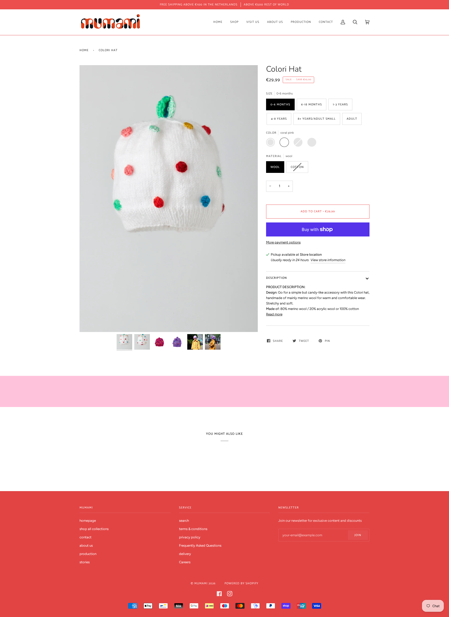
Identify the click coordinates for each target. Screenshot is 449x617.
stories (85, 562)
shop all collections (94, 529)
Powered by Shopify (241, 583)
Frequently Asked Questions (200, 545)
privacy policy (189, 537)
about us (86, 545)
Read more (274, 314)
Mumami (201, 583)
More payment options (283, 242)
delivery (185, 554)
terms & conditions (193, 529)
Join (357, 535)
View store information (328, 260)
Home (84, 50)
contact (85, 537)
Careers (184, 562)
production (88, 554)
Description (276, 277)
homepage (88, 521)
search (184, 521)
